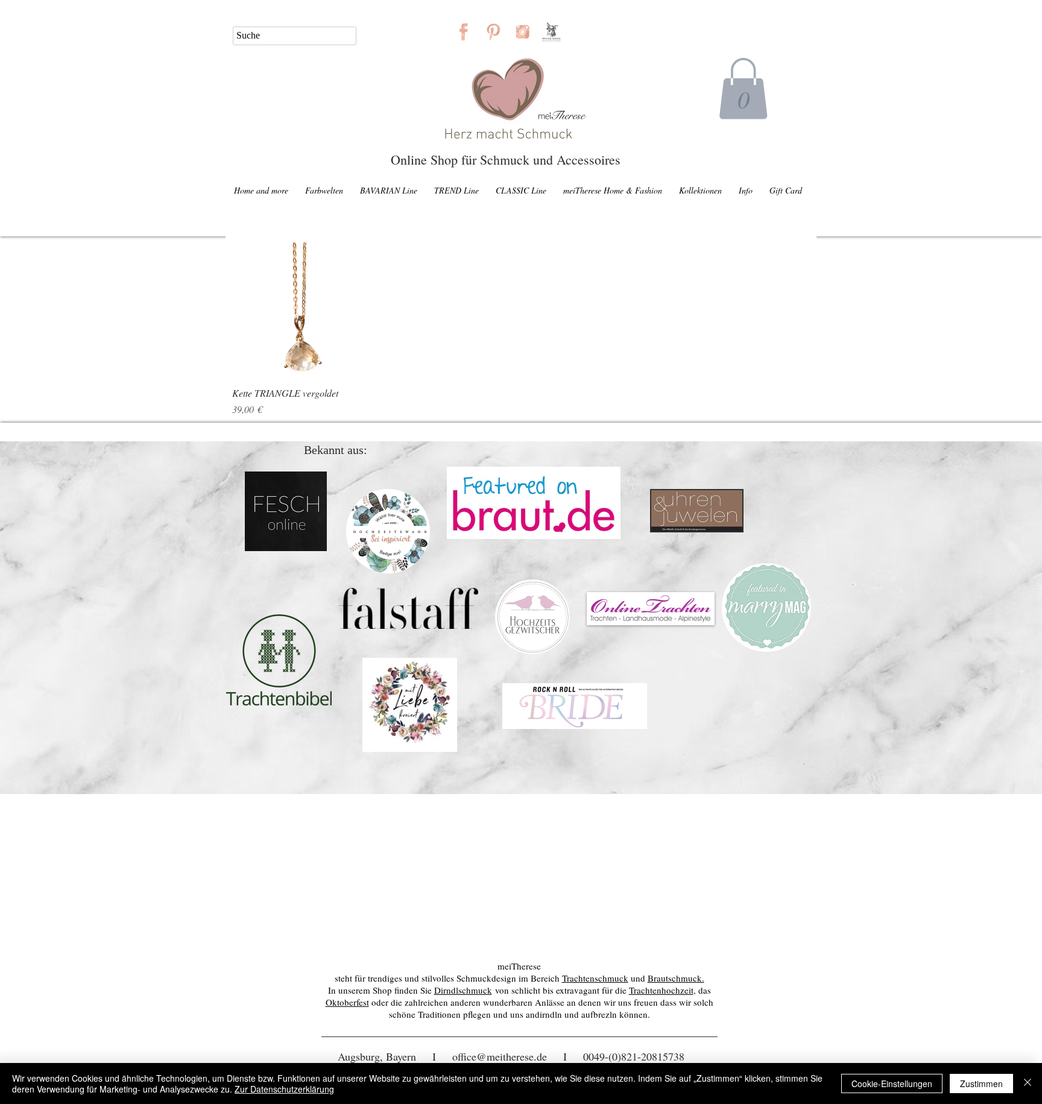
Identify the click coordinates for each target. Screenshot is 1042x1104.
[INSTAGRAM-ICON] (522, 31)
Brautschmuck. (676, 978)
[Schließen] (1027, 1083)
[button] (743, 88)
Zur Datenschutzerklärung (284, 1089)
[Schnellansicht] (300, 310)
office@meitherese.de (499, 1056)
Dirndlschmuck (463, 990)
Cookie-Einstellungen (891, 1083)
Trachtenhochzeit (661, 990)
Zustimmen (981, 1083)
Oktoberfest (347, 1002)
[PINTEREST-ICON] (493, 31)
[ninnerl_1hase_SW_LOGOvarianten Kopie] (552, 31)
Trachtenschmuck (595, 978)
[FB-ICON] (463, 31)
